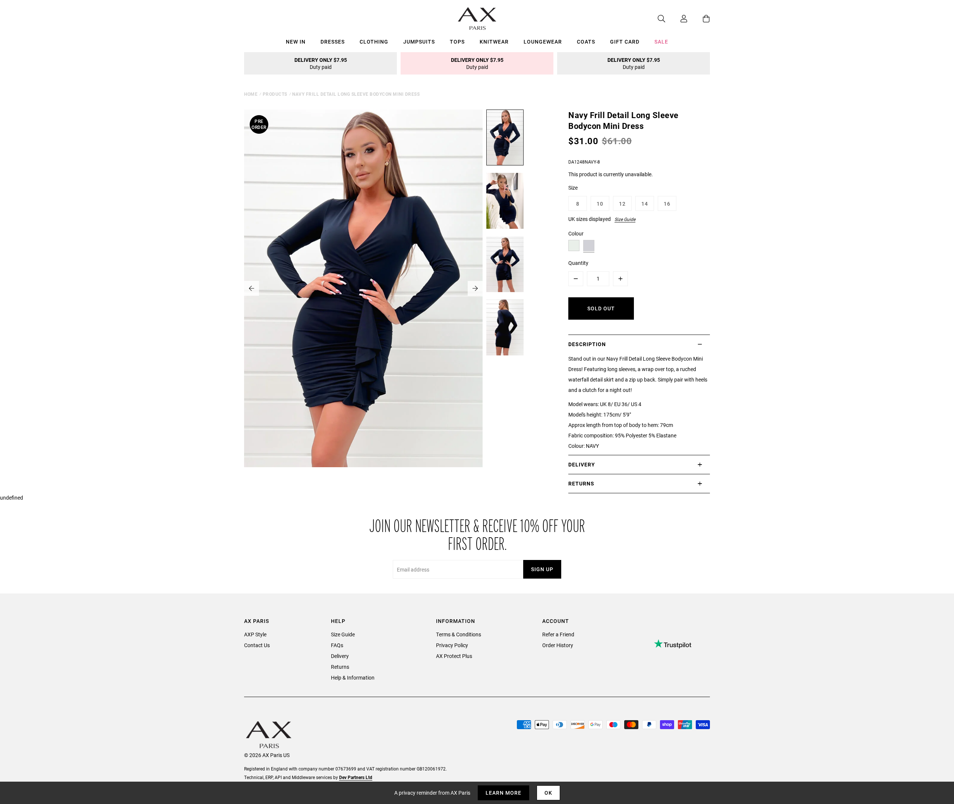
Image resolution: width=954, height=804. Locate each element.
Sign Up (542, 569)
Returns (340, 666)
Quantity (578, 262)
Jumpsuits (419, 41)
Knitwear (494, 41)
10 (600, 203)
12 (622, 203)
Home (251, 94)
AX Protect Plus (454, 655)
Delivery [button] (581, 464)
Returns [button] (581, 483)
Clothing (374, 41)
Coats (586, 41)
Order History (557, 645)
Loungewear (543, 41)
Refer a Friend (558, 634)
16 (667, 203)
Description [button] (587, 344)
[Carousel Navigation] (363, 288)
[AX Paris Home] (477, 18)
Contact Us (257, 645)
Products (275, 94)
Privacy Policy (452, 645)
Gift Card (624, 41)
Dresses (332, 41)
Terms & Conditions (458, 634)
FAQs (337, 645)
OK (548, 792)
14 (644, 203)
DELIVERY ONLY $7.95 (320, 63)
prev (251, 288)
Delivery (340, 655)
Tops (457, 41)
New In (296, 41)
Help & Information (353, 677)
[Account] (676, 18)
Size (573, 187)
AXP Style (255, 634)
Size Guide (625, 219)
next (475, 288)
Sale (661, 41)
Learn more (503, 792)
